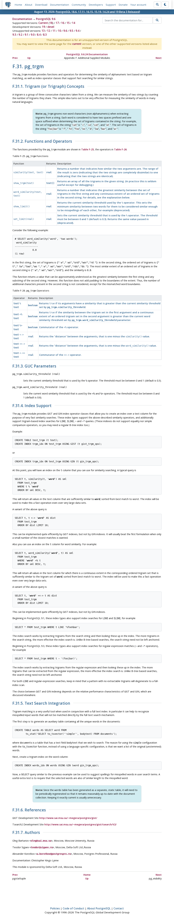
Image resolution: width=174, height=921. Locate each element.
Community (79, 4)
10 (59, 30)
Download (41, 4)
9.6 (65, 30)
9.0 (32, 34)
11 (54, 30)
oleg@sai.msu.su (41, 840)
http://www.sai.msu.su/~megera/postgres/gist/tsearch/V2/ (80, 824)
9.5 (71, 30)
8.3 (45, 34)
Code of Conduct (73, 908)
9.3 (14, 34)
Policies (55, 908)
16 (62, 23)
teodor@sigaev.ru (42, 847)
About (28, 4)
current (76, 44)
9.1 (26, 34)
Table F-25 (87, 149)
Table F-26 (120, 149)
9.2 (20, 34)
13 (43, 30)
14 (73, 23)
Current (43, 23)
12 (48, 30)
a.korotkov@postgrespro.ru (54, 853)
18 (51, 23)
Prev (15, 57)
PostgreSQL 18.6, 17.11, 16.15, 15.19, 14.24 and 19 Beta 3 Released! (98, 11)
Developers (96, 4)
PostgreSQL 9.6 (45, 19)
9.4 (77, 30)
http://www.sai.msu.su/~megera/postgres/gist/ (68, 818)
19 (43, 26)
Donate (123, 4)
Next (159, 57)
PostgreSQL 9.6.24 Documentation (87, 54)
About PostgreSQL (99, 908)
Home (18, 4)
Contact (119, 908)
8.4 (39, 34)
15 (68, 23)
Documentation (59, 4)
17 (57, 23)
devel (50, 26)
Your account (138, 4)
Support (111, 4)
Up (29, 57)
